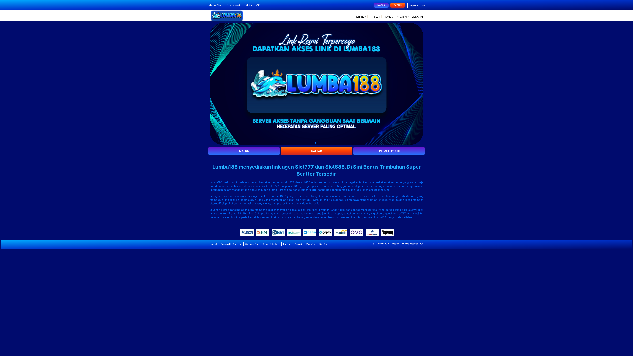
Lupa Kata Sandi (417, 5)
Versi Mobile (235, 5)
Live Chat (216, 5)
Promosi (388, 16)
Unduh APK (254, 5)
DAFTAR (316, 151)
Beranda (360, 16)
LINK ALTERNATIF (389, 151)
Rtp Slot (374, 16)
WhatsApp (402, 16)
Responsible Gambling (231, 244)
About (214, 244)
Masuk (381, 5)
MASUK (244, 151)
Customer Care (252, 244)
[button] (315, 143)
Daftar (398, 5)
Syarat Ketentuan (271, 244)
